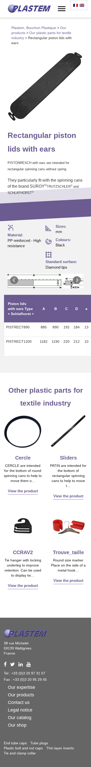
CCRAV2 (23, 552)
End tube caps (15, 743)
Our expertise (21, 687)
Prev (14, 280)
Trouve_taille (68, 552)
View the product (23, 491)
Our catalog (19, 717)
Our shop (17, 725)
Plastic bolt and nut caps (23, 748)
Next (77, 280)
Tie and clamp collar (20, 753)
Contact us (19, 702)
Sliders (68, 458)
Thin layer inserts (60, 748)
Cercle (23, 458)
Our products (21, 694)
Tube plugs (39, 743)
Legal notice (20, 710)
